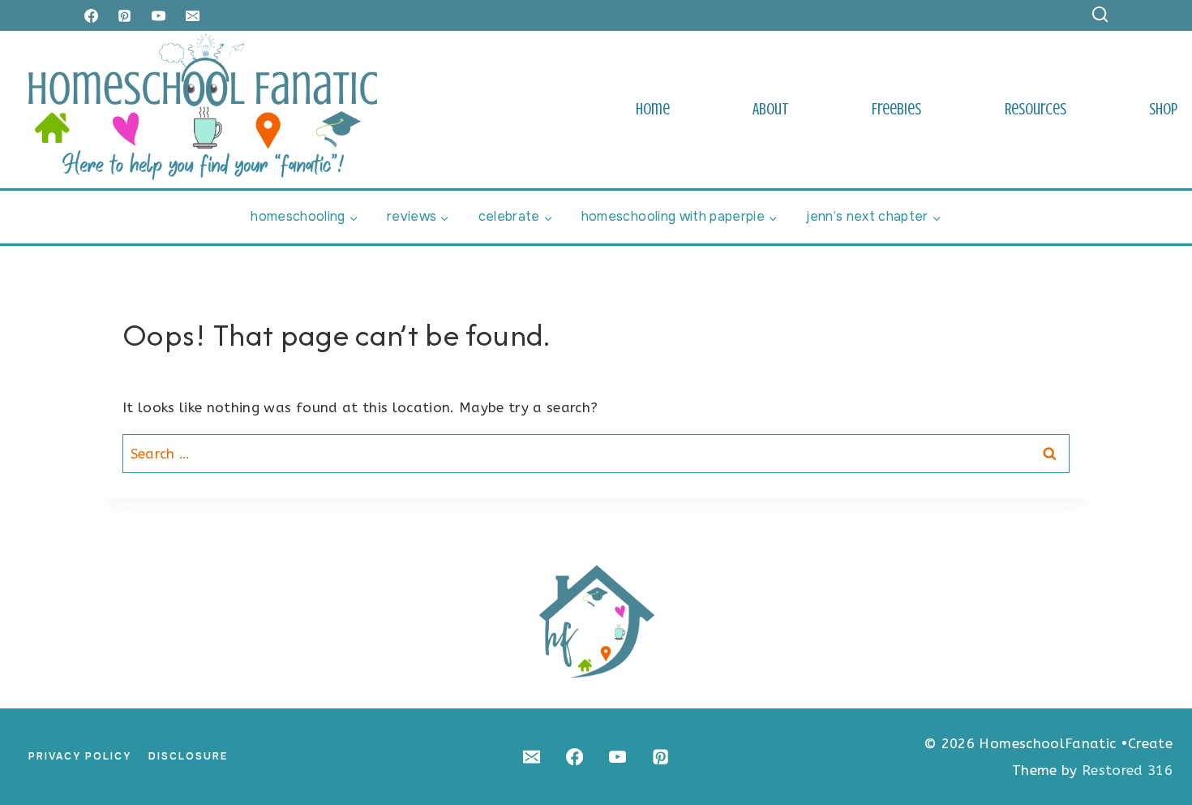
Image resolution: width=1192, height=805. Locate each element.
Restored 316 (1127, 770)
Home (653, 109)
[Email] (193, 15)
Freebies (896, 109)
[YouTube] (159, 15)
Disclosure (188, 756)
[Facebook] (91, 15)
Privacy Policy (79, 756)
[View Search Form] (1100, 15)
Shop (1163, 109)
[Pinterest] (125, 15)
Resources (1035, 109)
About (771, 109)
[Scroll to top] (1153, 742)
